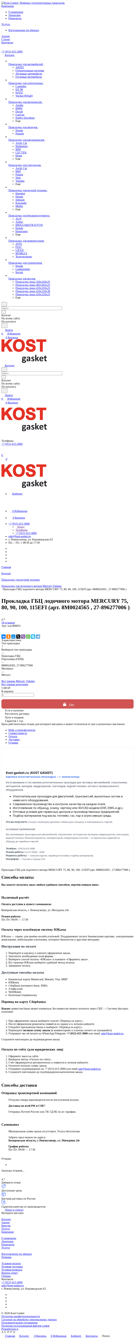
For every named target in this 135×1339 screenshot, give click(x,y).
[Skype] (33, 636)
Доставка (14, 739)
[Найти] (4, 325)
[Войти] (3, 451)
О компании (15, 12)
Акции (5, 1222)
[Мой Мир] (13, 636)
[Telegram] (38, 636)
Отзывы (13, 742)
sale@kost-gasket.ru (19, 536)
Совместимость (17, 733)
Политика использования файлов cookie (25, 1325)
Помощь (6, 1257)
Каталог (6, 1219)
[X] (18, 636)
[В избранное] (3, 629)
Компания (7, 1231)
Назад (20, 526)
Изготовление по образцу (23, 30)
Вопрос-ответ (9, 1272)
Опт (71, 704)
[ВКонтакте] (3, 636)
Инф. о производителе (21, 730)
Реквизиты (14, 18)
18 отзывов (8, 622)
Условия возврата (11, 1269)
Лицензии (14, 15)
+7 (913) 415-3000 (11, 51)
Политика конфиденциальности (20, 1316)
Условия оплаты (11, 1263)
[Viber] (23, 636)
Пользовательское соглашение (19, 1322)
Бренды (6, 1225)
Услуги (5, 1228)
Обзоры (6, 1276)
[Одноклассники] (8, 636)
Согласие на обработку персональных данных (29, 1319)
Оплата (12, 736)
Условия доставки (12, 1266)
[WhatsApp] (28, 636)
